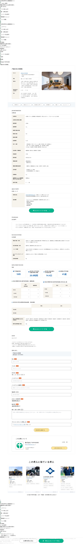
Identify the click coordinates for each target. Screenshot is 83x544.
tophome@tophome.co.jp (30, 194)
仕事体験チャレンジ (4, 17)
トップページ (3, 508)
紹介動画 (2, 523)
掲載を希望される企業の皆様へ (7, 5)
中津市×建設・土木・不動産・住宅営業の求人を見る (41, 494)
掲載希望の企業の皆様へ (5, 44)
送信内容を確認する (40, 430)
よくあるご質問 (3, 3)
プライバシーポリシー (5, 47)
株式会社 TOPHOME (5, 62)
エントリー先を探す (4, 14)
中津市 (1, 56)
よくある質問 (3, 45)
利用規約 (2, 48)
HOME (1, 51)
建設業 (1, 59)
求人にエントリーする (52, 541)
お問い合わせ (3, 6)
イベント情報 (3, 19)
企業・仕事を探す (4, 11)
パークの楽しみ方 (4, 9)
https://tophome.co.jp (29, 444)
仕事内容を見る (28, 541)
